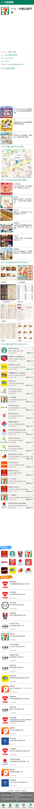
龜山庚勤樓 (13, 717)
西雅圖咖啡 (16, 249)
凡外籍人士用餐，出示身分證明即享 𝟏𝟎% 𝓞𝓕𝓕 (22, 239)
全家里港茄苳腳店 (15, 759)
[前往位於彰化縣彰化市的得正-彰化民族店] (5, 744)
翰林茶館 (15, 197)
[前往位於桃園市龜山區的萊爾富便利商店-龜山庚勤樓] (5, 723)
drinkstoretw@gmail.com (26, 799)
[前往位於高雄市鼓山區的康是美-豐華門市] (5, 775)
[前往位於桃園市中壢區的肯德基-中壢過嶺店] (5, 619)
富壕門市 (12, 634)
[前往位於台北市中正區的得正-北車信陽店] (5, 786)
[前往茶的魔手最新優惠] (4, 573)
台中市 (9, 52)
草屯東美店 (13, 592)
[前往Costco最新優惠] (4, 565)
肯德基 (19, 340)
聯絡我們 (24, 790)
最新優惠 (3, 807)
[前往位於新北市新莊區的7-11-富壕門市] (5, 640)
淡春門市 (12, 686)
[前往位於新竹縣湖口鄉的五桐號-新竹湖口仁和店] (5, 629)
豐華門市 (12, 770)
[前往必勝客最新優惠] (28, 565)
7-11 (14, 107)
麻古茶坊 (20, 301)
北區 (14, 52)
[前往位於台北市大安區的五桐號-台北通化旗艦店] (5, 650)
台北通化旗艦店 (14, 644)
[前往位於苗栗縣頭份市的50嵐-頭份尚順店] (5, 682)
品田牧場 (3, 282)
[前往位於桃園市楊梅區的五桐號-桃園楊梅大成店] (5, 661)
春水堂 (3, 340)
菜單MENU (10, 807)
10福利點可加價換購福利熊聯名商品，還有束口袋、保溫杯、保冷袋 (22, 227)
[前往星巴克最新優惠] (12, 557)
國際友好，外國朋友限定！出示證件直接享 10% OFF (22, 213)
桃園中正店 (13, 665)
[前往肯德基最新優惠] (20, 557)
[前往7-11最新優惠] (28, 557)
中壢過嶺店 (13, 613)
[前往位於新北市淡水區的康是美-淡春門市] (5, 692)
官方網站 (24, 807)
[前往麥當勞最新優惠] (4, 557)
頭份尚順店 (13, 676)
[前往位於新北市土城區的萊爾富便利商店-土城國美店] (5, 755)
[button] (17, 161)
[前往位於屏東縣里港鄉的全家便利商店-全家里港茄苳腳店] (5, 765)
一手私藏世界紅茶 (5, 301)
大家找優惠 (11, 790)
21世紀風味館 (17, 184)
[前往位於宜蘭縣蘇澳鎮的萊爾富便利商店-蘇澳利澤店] (5, 588)
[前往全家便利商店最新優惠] (20, 565)
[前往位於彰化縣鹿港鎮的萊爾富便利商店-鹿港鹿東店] (5, 702)
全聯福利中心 (16, 223)
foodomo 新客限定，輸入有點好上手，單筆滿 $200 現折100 (22, 187)
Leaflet (15, 177)
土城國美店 (13, 749)
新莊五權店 (13, 603)
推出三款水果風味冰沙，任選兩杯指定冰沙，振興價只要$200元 (22, 252)
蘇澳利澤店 (13, 582)
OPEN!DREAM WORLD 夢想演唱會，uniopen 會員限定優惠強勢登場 (22, 111)
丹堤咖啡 (3, 321)
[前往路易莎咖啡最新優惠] (20, 573)
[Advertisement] (17, 33)
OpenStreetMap (22, 177)
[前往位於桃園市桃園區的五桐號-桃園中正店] (5, 671)
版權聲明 (17, 790)
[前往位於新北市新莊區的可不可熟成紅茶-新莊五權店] (5, 608)
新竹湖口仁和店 (14, 623)
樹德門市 (12, 728)
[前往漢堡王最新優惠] (12, 565)
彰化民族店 (13, 738)
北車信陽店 (13, 780)
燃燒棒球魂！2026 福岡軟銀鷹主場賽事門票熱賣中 (23, 123)
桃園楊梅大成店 (14, 655)
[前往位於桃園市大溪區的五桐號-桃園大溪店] (5, 713)
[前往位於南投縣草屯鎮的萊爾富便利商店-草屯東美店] (5, 598)
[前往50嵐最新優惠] (12, 573)
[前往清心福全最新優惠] (28, 573)
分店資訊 (17, 807)
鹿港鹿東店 (13, 696)
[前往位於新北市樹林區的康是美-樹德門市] (5, 734)
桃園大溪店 (13, 707)
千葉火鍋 (15, 210)
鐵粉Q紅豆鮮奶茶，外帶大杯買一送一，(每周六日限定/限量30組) (22, 201)
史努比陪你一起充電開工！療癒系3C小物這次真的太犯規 (22, 136)
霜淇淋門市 (30, 807)
